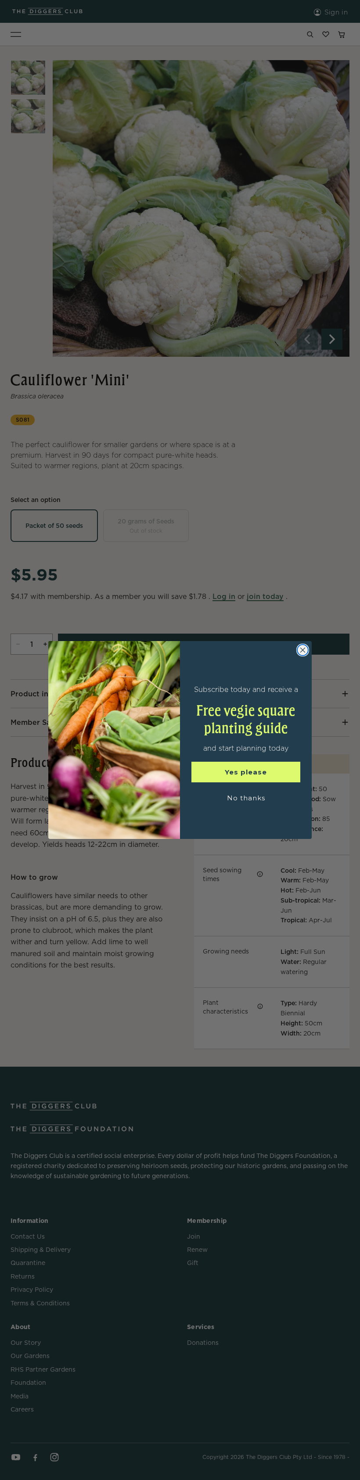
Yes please (246, 772)
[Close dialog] (302, 650)
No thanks (246, 798)
